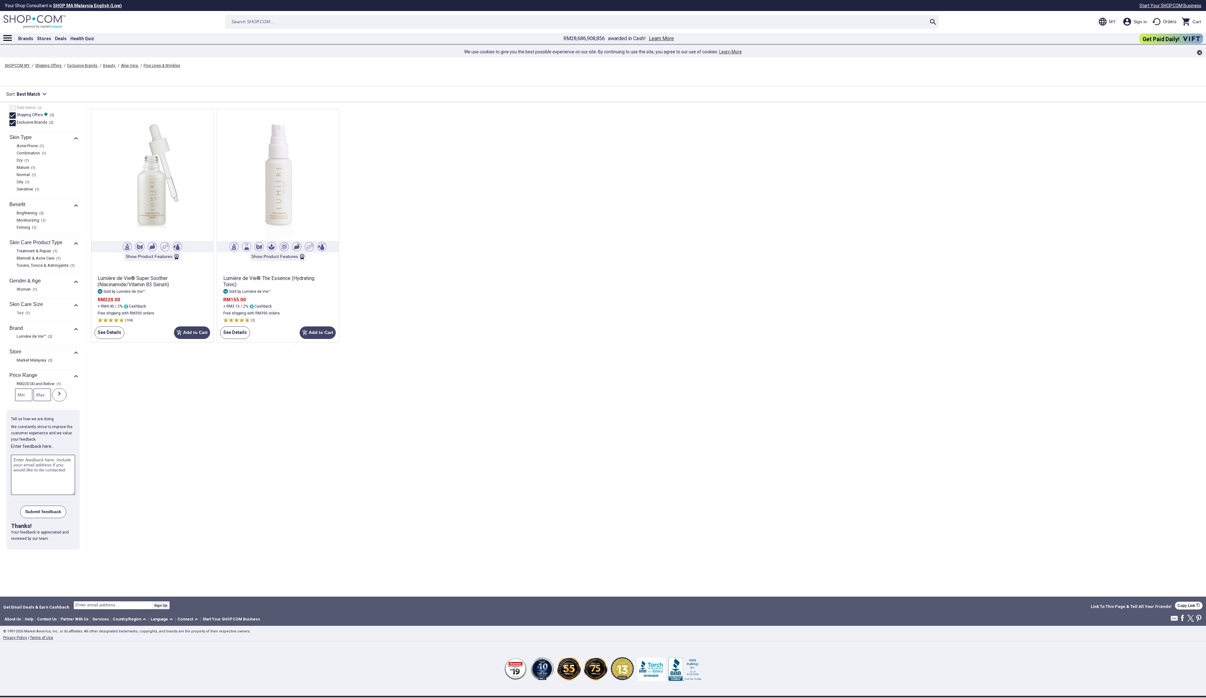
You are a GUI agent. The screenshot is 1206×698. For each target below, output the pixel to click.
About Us (12, 619)
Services (100, 619)
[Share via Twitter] (1190, 619)
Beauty (109, 65)
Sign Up (160, 605)
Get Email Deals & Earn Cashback (36, 607)
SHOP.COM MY (17, 65)
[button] (130, 620)
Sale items (28, 108)
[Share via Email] (1174, 620)
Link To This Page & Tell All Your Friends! (1131, 606)
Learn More (661, 38)
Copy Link (1188, 605)
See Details (108, 334)
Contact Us (47, 619)
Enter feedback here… (32, 446)
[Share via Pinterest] (1198, 619)
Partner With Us (75, 619)
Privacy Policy (15, 638)
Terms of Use (41, 638)
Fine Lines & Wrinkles (162, 65)
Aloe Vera (130, 65)
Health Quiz (82, 38)
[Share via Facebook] (1182, 618)
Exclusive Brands (82, 65)
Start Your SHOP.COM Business (1170, 5)
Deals (61, 38)
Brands (25, 38)
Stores (44, 38)
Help (29, 619)
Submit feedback (43, 511)
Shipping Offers (48, 65)
